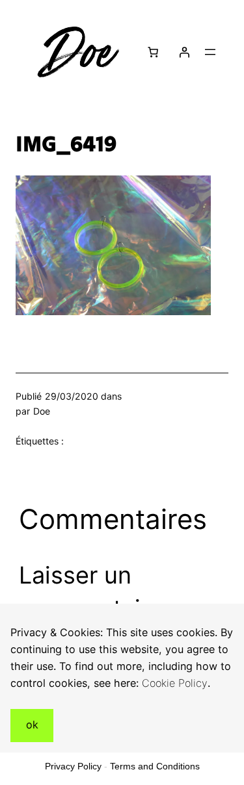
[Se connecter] (184, 52)
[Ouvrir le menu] (210, 52)
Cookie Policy (175, 682)
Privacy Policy (73, 766)
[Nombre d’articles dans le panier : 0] (152, 52)
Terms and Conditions (155, 766)
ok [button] (32, 724)
